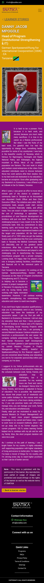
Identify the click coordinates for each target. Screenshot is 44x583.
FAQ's (22, 555)
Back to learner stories (14, 490)
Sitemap (22, 565)
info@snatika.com (15, 2)
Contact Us (22, 568)
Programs (22, 551)
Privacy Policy (22, 558)
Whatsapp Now (20, 520)
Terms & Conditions (22, 561)
